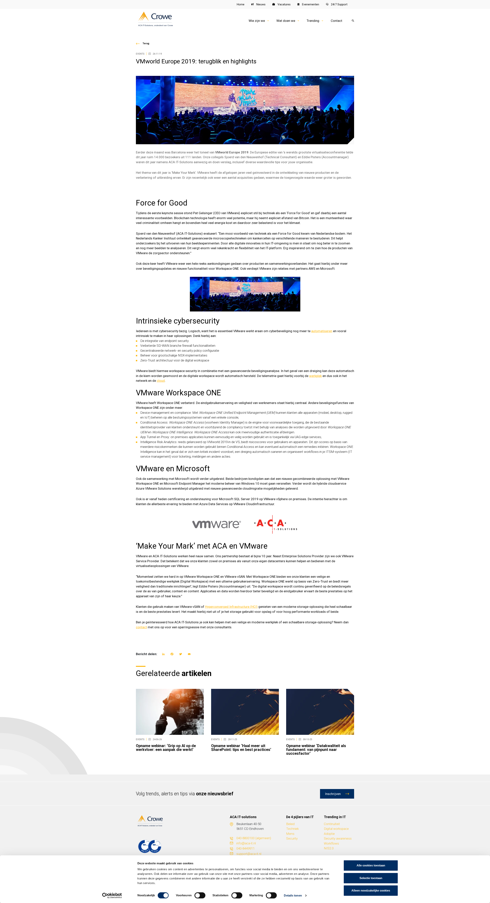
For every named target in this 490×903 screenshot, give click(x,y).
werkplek (315, 376)
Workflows (331, 843)
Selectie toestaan (370, 878)
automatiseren (321, 331)
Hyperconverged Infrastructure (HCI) (231, 607)
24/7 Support (338, 4)
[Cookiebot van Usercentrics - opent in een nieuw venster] (112, 895)
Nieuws (260, 4)
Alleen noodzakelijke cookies (370, 890)
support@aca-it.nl (248, 854)
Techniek (292, 829)
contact (141, 627)
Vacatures (284, 4)
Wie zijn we (257, 21)
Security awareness (338, 838)
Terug (146, 43)
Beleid (290, 824)
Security (292, 838)
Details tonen (293, 895)
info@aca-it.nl (246, 843)
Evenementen (310, 4)
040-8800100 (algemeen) (253, 838)
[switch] (199, 895)
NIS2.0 (329, 848)
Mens (290, 834)
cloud (161, 381)
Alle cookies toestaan (371, 865)
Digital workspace (336, 829)
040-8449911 (245, 848)
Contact (336, 21)
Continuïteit (332, 824)
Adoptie (329, 834)
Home (240, 4)
